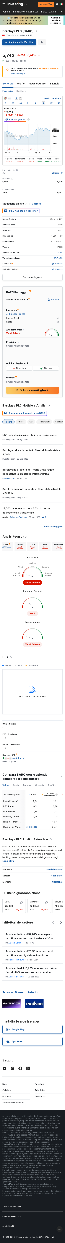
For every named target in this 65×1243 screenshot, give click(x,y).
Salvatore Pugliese (18, 517)
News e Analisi (37, 83)
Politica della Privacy (11, 1216)
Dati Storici (21, 91)
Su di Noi (39, 1084)
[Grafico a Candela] (5, 98)
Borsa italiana (48, 11)
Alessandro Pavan (16, 977)
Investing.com (8, 478)
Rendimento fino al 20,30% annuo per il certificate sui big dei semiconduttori (29, 953)
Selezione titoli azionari (25, 11)
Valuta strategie (18, 74)
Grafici (21, 83)
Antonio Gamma (15, 943)
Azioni (6, 11)
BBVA (7, 902)
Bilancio (54, 83)
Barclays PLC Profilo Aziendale (25, 839)
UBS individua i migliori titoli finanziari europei (29, 435)
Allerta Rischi (8, 1226)
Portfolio (6, 1096)
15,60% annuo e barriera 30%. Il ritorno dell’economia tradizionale (26, 510)
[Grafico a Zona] (9, 98)
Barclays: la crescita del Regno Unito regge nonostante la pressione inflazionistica (28, 471)
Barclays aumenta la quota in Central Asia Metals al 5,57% (31, 491)
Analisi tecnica (13, 536)
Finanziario (57, 875)
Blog (4, 1084)
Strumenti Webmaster (13, 1102)
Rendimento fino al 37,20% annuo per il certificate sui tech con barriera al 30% (29, 936)
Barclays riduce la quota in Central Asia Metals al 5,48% (31, 452)
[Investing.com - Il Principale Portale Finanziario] (18, 4)
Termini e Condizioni (11, 1207)
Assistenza (40, 1096)
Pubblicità (40, 1090)
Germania (57, 882)
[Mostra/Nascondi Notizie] (20, 98)
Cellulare (6, 1090)
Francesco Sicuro (16, 960)
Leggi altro (8, 861)
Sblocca (55, 173)
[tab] (20, 546)
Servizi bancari (54, 869)
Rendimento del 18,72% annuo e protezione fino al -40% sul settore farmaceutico (31, 970)
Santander (34, 902)
